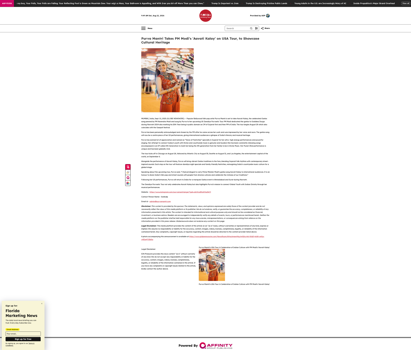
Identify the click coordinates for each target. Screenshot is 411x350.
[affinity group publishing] (127, 177)
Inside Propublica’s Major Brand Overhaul (374, 3)
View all (405, 3)
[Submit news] (127, 167)
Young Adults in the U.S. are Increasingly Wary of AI (320, 3)
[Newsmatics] (127, 183)
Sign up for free (23, 339)
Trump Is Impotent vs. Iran (224, 3)
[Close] (42, 304)
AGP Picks (7, 3)
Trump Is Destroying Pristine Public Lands (266, 3)
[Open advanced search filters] (256, 28)
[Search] (251, 28)
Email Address (12, 329)
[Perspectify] (127, 172)
